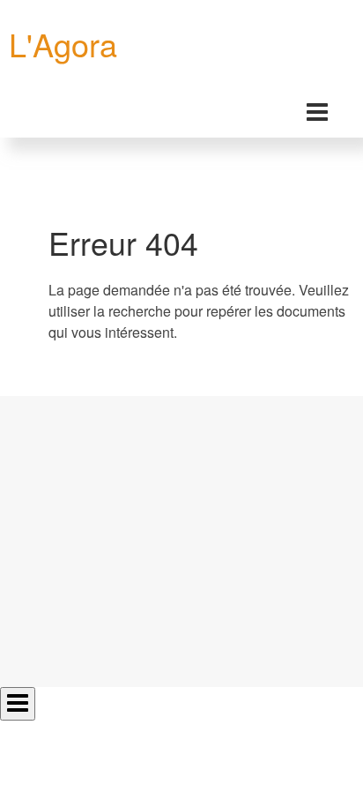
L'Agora (63, 44)
